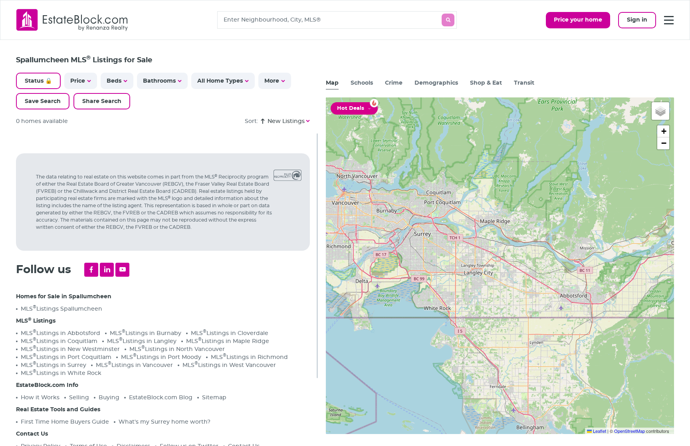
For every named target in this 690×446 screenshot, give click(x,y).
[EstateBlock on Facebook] (91, 270)
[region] (167, 289)
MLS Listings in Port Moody (161, 356)
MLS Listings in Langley (141, 340)
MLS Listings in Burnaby (145, 332)
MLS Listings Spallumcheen (61, 308)
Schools (362, 83)
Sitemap (214, 397)
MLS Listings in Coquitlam (59, 340)
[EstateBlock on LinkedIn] (107, 270)
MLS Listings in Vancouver (134, 364)
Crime (393, 83)
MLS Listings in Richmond (249, 356)
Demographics (436, 83)
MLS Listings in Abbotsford (60, 332)
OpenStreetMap (629, 431)
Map (332, 83)
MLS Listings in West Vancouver (229, 364)
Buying (109, 397)
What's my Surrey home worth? (164, 422)
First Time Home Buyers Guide (65, 422)
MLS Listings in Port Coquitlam (66, 356)
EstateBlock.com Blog (160, 397)
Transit (524, 83)
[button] (660, 111)
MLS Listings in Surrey (53, 364)
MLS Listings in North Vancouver (177, 348)
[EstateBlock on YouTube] (122, 270)
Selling (79, 397)
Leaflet (599, 431)
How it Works (40, 397)
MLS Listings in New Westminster (70, 348)
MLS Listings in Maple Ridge (227, 340)
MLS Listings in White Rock (61, 372)
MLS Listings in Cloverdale (229, 332)
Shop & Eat (486, 83)
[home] (72, 20)
